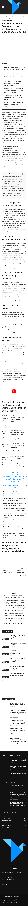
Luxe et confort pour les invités (11, 185)
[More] (22, 40)
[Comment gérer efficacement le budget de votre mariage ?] (5, 768)
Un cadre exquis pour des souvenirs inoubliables (12, 177)
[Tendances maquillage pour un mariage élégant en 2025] (5, 668)
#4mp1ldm (10, 479)
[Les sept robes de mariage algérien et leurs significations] (5, 705)
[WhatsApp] (18, 40)
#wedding (15, 481)
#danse (15, 474)
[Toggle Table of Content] (23, 174)
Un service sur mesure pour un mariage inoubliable (13, 182)
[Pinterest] (15, 40)
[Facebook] (8, 40)
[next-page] (5, 681)
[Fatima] (3, 36)
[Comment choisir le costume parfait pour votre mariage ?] (5, 675)
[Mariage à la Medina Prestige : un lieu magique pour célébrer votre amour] (5, 660)
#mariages (20, 479)
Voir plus (13, 747)
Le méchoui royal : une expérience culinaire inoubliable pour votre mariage (18, 652)
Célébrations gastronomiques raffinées (13, 179)
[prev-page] (3, 681)
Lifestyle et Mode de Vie (11, 16)
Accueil (3, 16)
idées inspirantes (14, 268)
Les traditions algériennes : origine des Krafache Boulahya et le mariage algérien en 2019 (17, 722)
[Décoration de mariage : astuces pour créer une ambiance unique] (5, 775)
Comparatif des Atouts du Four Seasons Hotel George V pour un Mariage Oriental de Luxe (14, 190)
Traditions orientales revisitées (11, 186)
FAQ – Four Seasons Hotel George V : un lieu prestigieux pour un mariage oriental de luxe (13, 195)
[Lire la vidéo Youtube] (14, 391)
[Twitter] (11, 40)
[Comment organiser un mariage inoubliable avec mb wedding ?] (5, 645)
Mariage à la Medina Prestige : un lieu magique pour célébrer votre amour (17, 660)
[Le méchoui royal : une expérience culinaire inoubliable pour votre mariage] (5, 652)
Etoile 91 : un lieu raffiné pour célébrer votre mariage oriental (7, 572)
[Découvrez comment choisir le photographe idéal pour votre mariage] (5, 637)
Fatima (6, 36)
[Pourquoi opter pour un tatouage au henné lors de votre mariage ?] (5, 761)
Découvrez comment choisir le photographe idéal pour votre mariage (17, 637)
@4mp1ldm (15, 472)
